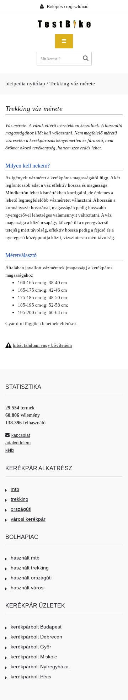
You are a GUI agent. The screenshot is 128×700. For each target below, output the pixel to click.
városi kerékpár (28, 519)
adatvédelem (18, 442)
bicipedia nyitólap (25, 83)
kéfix (9, 450)
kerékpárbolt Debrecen (36, 637)
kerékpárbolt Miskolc (34, 656)
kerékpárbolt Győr (31, 646)
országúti (21, 509)
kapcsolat (20, 435)
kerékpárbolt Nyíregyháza (40, 666)
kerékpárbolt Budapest (36, 627)
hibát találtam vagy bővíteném (42, 345)
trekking (19, 499)
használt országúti (31, 577)
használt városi (27, 587)
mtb (15, 489)
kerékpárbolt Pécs (31, 676)
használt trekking (30, 568)
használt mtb (25, 558)
